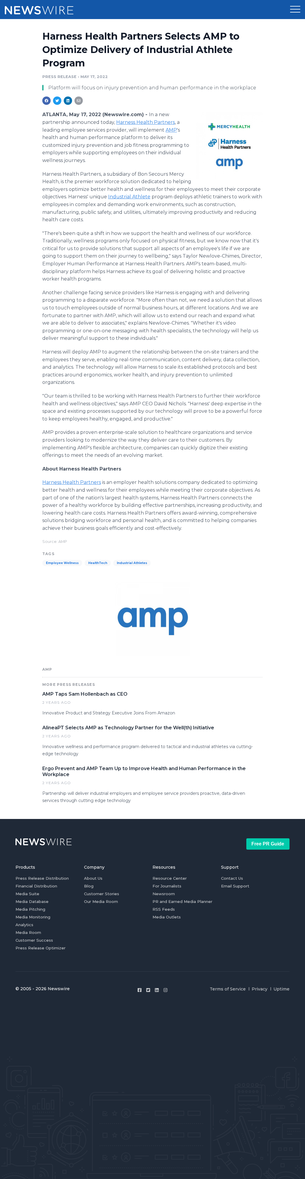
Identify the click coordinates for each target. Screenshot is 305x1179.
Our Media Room (101, 901)
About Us (93, 878)
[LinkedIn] (157, 990)
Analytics (24, 924)
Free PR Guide (267, 843)
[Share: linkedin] (68, 100)
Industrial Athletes (132, 563)
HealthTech (97, 563)
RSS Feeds (163, 909)
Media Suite (27, 893)
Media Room (28, 932)
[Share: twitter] (57, 100)
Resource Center (169, 878)
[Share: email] (78, 100)
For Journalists (166, 886)
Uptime (281, 989)
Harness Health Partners (145, 122)
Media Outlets (166, 917)
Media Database (32, 901)
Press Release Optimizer (40, 948)
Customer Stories (101, 893)
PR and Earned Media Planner (182, 901)
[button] (295, 9)
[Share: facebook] (46, 100)
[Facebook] (139, 990)
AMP (171, 130)
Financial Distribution (36, 886)
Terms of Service (228, 989)
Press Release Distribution (42, 878)
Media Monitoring (32, 917)
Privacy (259, 989)
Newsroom (163, 893)
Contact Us (232, 878)
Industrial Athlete (129, 197)
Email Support (235, 886)
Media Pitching (30, 909)
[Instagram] (165, 990)
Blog (89, 886)
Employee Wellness (62, 563)
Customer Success (34, 940)
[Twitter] (148, 990)
